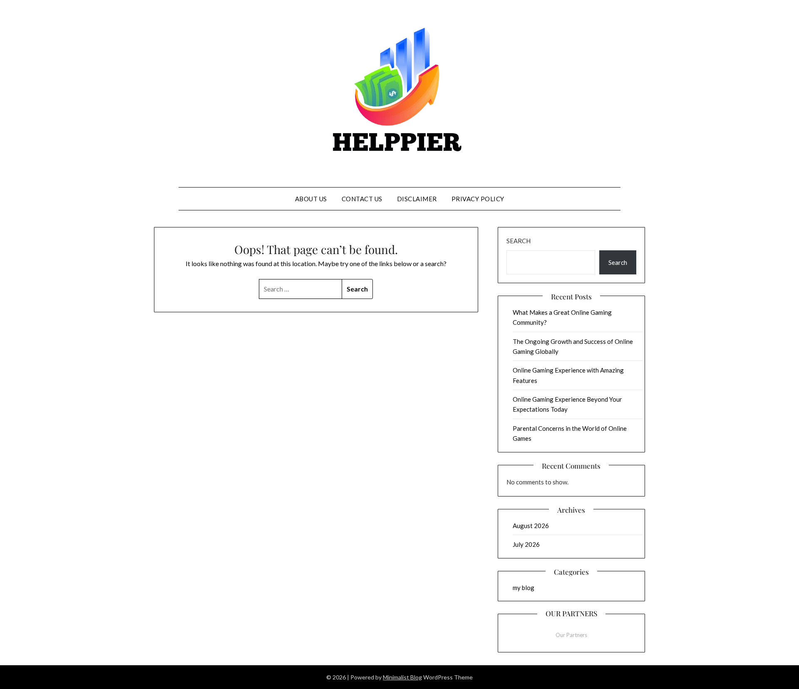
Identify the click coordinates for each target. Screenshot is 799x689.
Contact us (362, 199)
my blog (523, 587)
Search (518, 240)
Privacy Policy (478, 199)
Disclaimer (417, 199)
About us (311, 199)
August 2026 (531, 525)
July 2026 (526, 544)
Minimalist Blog (402, 677)
